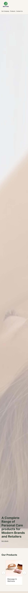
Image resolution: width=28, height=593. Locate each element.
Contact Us (19, 11)
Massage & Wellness (12, 580)
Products (12, 11)
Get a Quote (4, 541)
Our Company (5, 11)
